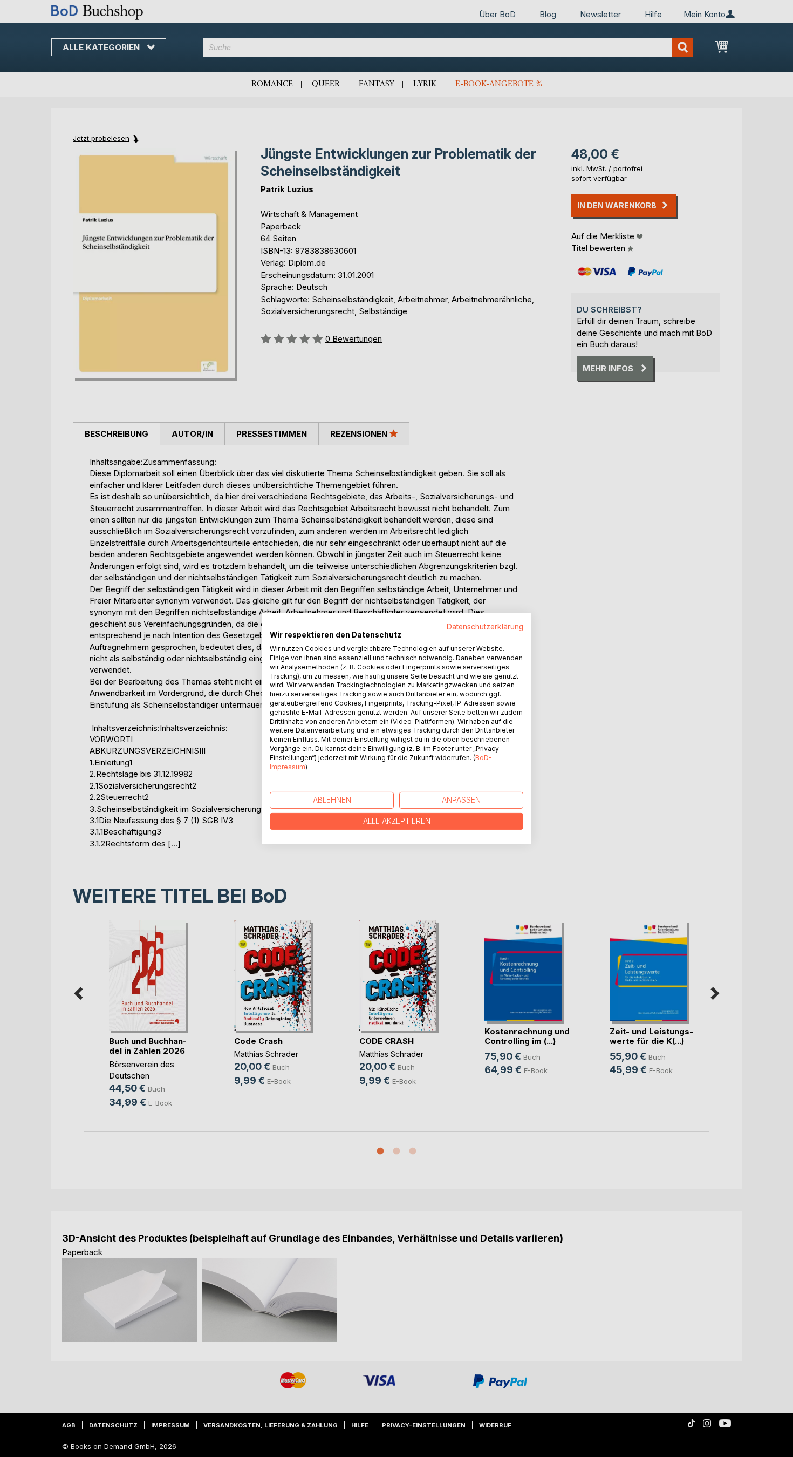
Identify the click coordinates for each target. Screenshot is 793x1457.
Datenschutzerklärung (485, 626)
